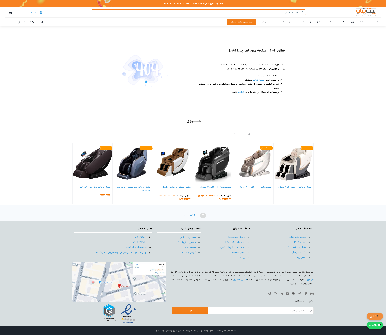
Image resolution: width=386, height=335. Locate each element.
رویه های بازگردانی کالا (235, 242)
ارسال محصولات (238, 252)
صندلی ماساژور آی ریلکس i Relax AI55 (294, 187)
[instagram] (312, 293)
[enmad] (119, 303)
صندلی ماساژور (240, 279)
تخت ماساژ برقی (299, 252)
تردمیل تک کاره (300, 242)
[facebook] (305, 293)
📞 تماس (375, 316)
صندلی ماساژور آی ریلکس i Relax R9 (215, 187)
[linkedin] (281, 293)
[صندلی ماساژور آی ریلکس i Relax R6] (173, 163)
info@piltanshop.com (136, 247)
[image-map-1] (119, 262)
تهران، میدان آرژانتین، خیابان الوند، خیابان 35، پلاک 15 (121, 252)
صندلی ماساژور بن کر (297, 247)
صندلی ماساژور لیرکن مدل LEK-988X (95, 187)
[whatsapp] (275, 293)
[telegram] (269, 293)
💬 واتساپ (375, 325)
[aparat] (293, 293)
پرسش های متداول (236, 237)
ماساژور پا (302, 257)
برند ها (242, 257)
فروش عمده (190, 247)
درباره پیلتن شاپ (188, 237)
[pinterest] (299, 293)
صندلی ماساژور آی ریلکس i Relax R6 (175, 187)
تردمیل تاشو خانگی (298, 237)
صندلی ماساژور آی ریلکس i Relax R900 (255, 187)
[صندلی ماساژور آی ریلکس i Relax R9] (213, 163)
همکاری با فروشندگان (186, 242)
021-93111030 (141, 237)
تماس (241, 92)
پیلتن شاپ (258, 80)
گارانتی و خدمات (188, 252)
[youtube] (287, 293)
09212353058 (140, 242)
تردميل (310, 279)
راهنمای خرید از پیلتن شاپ (232, 247)
